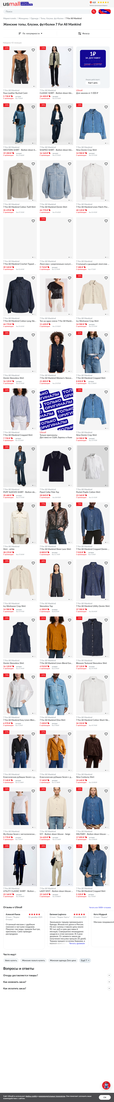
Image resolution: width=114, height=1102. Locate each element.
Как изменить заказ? (14, 982)
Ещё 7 (84, 960)
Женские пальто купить (33, 960)
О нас (104, 11)
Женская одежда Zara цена (63, 960)
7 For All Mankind (11, 90)
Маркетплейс (9, 18)
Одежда (34, 18)
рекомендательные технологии (52, 1096)
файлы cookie (31, 1096)
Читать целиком (77, 943)
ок (104, 1097)
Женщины (23, 18)
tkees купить (11, 960)
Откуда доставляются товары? (20, 975)
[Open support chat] (106, 1085)
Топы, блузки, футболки (52, 18)
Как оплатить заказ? (14, 988)
